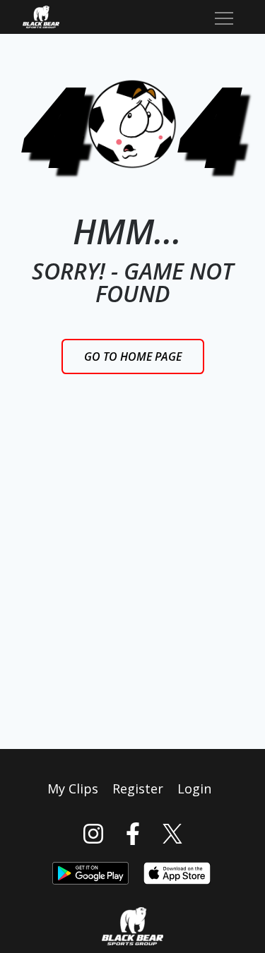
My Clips (72, 788)
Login (194, 788)
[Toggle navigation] (224, 17)
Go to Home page (133, 356)
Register (137, 788)
